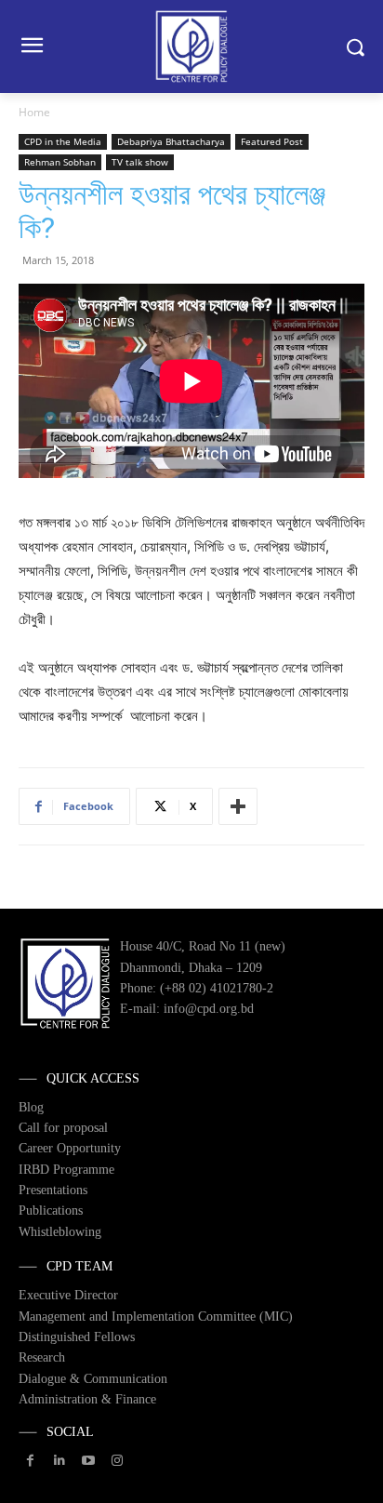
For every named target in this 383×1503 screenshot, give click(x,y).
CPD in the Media (62, 141)
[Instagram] (117, 1460)
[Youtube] (87, 1460)
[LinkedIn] (59, 1460)
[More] (238, 806)
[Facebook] (30, 1460)
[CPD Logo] (191, 46)
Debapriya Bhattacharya (171, 141)
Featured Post (272, 141)
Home (34, 112)
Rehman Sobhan (60, 161)
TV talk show (140, 161)
